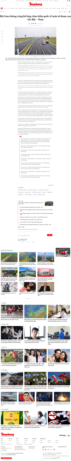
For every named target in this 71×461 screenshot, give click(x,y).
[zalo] (51, 450)
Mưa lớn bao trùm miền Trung (9, 319)
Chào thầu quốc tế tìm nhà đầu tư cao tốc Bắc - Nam (31, 219)
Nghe (2, 31)
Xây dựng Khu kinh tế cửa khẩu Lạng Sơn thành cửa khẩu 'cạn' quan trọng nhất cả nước (27, 279)
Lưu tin (2, 37)
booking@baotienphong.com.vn (21, 449)
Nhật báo (11, 438)
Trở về (2, 43)
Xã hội (5, 8)
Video (66, 8)
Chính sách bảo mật (62, 446)
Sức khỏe (20, 8)
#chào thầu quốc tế (22, 190)
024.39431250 (4, 450)
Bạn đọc (56, 442)
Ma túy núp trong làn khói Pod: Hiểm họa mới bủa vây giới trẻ (58, 426)
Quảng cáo (56, 0)
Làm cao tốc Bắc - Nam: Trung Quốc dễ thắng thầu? (31, 222)
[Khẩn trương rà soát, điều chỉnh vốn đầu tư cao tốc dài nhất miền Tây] (9, 257)
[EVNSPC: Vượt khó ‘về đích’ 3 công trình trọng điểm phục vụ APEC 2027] (45, 257)
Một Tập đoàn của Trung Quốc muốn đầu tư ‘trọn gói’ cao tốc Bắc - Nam (35, 224)
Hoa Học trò (45, 0)
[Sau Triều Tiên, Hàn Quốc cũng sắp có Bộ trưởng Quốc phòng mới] (27, 397)
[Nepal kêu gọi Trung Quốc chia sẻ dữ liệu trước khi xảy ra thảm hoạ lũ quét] (12, 378)
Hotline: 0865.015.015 (20, 0)
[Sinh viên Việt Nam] (62, 436)
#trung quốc (20, 192)
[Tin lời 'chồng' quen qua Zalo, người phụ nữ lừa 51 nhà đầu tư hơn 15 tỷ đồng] (59, 332)
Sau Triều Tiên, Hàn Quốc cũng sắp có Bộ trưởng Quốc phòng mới (26, 403)
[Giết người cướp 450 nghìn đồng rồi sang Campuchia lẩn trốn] (35, 332)
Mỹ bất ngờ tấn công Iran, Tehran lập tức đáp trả (58, 387)
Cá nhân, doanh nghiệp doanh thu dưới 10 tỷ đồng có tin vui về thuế (57, 320)
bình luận (67, 12)
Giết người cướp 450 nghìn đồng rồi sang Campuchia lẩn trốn (34, 341)
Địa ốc (16, 8)
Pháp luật (32, 8)
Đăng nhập (20, 229)
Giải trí (50, 8)
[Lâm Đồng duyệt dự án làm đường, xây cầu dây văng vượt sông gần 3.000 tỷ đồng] (27, 257)
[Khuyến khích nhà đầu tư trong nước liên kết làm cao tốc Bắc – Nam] (49, 203)
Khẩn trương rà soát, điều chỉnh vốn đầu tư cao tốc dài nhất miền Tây (9, 263)
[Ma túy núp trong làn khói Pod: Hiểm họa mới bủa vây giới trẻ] (59, 418)
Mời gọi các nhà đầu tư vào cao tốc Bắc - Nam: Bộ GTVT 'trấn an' (34, 217)
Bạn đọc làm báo (7, 458)
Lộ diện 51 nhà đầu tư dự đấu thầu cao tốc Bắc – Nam (31, 207)
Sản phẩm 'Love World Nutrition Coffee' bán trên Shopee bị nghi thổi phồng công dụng (11, 427)
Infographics (43, 438)
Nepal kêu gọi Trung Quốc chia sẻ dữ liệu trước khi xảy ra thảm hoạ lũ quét (12, 387)
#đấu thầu (50, 192)
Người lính (40, 8)
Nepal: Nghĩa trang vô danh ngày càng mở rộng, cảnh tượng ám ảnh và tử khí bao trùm (35, 388)
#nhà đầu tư (20, 194)
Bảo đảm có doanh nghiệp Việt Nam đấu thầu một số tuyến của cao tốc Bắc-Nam (36, 210)
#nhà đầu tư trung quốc (43, 190)
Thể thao (36, 8)
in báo (65, 12)
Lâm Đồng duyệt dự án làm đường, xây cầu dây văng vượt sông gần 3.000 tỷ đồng (27, 264)
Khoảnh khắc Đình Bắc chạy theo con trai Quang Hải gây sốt (11, 364)
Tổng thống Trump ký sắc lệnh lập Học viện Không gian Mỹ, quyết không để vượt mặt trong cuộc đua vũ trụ (44, 404)
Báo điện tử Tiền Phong (35, 4)
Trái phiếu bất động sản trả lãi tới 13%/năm (8, 293)
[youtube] (69, 1)
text (62, 12)
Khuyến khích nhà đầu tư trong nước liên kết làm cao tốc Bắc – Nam (31, 203)
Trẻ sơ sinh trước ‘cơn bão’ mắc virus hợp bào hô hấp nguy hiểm (35, 426)
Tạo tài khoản (26, 229)
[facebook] (67, 1)
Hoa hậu (62, 8)
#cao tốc (44, 192)
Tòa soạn (51, 0)
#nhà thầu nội (28, 192)
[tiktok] (49, 449)
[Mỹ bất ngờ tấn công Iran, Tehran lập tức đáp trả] (59, 378)
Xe (9, 442)
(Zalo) (22, 448)
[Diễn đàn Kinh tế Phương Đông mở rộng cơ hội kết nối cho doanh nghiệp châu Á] (45, 287)
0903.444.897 (32, 448)
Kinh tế (8, 8)
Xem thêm (69, 8)
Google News (69, 12)
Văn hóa (46, 8)
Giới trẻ (28, 8)
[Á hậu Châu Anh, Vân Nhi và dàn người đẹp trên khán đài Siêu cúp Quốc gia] (35, 355)
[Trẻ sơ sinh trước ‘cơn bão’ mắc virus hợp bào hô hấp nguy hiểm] (35, 418)
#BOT (35, 194)
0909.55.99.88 (18, 448)
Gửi (49, 235)
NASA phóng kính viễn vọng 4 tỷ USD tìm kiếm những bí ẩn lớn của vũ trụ (62, 403)
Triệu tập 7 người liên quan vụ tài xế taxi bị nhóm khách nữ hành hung (11, 341)
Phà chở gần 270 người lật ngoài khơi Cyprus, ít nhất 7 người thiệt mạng (8, 404)
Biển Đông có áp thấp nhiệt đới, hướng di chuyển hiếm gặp (35, 320)
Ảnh (17, 438)
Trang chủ (2, 8)
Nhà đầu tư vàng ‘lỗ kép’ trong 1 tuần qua (27, 293)
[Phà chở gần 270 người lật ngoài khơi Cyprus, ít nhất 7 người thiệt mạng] (9, 397)
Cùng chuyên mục (7, 250)
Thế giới (24, 8)
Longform (34, 438)
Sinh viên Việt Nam (38, 0)
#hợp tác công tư (28, 194)
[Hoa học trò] (68, 436)
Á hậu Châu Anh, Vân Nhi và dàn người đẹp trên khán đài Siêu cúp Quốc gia (34, 365)
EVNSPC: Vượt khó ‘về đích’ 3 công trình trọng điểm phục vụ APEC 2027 (45, 263)
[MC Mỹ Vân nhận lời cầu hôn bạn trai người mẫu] (59, 355)
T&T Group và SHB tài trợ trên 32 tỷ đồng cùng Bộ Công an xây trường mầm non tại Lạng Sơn (45, 279)
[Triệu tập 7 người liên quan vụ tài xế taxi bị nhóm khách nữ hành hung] (12, 332)
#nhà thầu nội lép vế (36, 192)
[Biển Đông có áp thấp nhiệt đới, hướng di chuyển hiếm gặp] (35, 311)
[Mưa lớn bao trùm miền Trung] (12, 311)
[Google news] (54, 450)
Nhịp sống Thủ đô (19, 444)
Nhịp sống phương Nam (28, 444)
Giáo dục (54, 8)
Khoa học (58, 8)
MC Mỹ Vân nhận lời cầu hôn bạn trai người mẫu (58, 364)
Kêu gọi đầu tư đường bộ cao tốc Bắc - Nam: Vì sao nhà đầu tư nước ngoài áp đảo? (36, 214)
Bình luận (2, 40)
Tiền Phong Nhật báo (30, 0)
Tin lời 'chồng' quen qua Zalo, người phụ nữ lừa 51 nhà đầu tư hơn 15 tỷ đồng (58, 342)
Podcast (26, 438)
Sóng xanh (12, 8)
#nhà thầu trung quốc (32, 190)
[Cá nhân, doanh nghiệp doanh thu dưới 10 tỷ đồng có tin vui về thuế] (59, 311)
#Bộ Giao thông (41, 194)
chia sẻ (60, 12)
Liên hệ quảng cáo (18, 446)
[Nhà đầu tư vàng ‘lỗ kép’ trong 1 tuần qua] (27, 287)
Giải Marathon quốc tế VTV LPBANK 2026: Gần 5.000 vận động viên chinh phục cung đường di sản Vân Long (9, 279)
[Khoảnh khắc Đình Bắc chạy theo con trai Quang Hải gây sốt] (12, 355)
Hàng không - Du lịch (4, 444)
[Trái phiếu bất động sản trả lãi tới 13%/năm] (9, 287)
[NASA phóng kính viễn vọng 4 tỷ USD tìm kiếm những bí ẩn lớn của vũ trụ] (62, 397)
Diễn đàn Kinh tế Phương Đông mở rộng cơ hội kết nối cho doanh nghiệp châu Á (45, 294)
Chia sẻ (2, 34)
